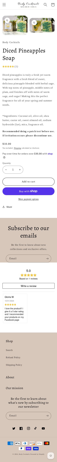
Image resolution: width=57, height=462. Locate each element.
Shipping (17, 148)
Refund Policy (13, 357)
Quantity (6, 163)
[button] (4, 4)
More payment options (28, 199)
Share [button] (9, 207)
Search (9, 350)
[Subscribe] (47, 258)
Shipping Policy (14, 365)
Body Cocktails (24, 454)
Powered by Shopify (37, 454)
